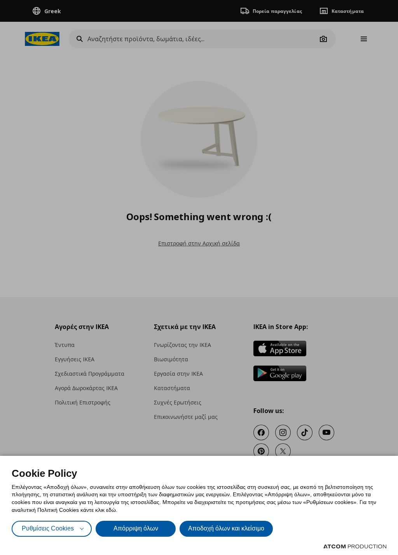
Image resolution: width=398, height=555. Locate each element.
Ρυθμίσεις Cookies (48, 528)
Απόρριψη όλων (135, 528)
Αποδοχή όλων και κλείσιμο (226, 528)
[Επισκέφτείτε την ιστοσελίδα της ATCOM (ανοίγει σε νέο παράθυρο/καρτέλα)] (354, 546)
